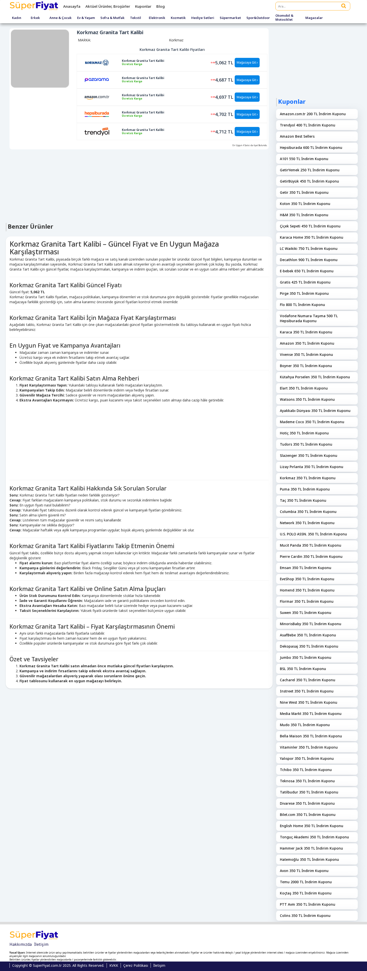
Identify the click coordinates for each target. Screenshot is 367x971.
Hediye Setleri (202, 18)
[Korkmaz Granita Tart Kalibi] (96, 62)
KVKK (113, 965)
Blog (160, 6)
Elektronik (157, 18)
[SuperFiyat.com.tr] (34, 6)
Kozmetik (178, 18)
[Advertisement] (139, 185)
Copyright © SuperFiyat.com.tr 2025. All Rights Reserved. (58, 965)
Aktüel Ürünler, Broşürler (107, 6)
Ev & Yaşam (86, 18)
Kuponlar (143, 6)
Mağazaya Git (247, 62)
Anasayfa (71, 6)
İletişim (41, 944)
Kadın (16, 18)
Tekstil (135, 18)
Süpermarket (230, 18)
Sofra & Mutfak (112, 18)
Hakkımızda (20, 944)
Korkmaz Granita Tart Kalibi (143, 61)
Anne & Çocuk (60, 18)
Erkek (35, 18)
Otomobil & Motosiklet (284, 17)
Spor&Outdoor (258, 18)
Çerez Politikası (135, 965)
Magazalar (314, 18)
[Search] (344, 6)
